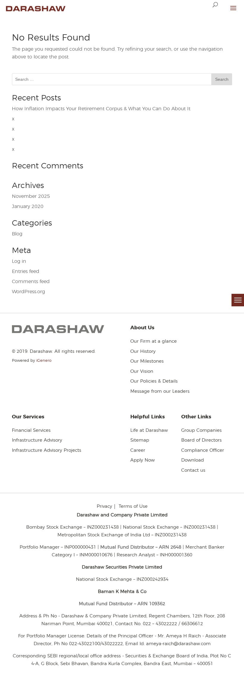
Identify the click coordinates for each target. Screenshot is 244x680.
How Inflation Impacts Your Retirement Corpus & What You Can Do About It (101, 108)
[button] (238, 300)
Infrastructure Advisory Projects (46, 450)
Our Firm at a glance (153, 341)
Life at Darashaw (149, 430)
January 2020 (27, 206)
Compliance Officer (202, 450)
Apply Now (142, 460)
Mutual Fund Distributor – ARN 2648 (140, 547)
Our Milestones (147, 361)
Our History (143, 351)
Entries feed (25, 271)
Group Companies (201, 430)
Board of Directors (201, 440)
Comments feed (31, 281)
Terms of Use (133, 506)
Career (137, 450)
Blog (17, 234)
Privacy (104, 506)
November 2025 (31, 196)
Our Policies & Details (154, 381)
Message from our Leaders (160, 391)
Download (192, 460)
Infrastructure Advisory (37, 440)
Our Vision (141, 371)
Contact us (193, 470)
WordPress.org (28, 291)
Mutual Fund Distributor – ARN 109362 (122, 604)
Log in (19, 261)
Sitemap (139, 440)
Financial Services (31, 430)
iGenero (43, 361)
